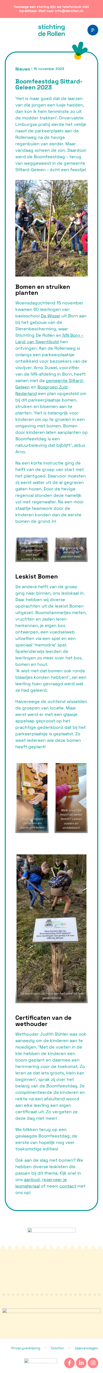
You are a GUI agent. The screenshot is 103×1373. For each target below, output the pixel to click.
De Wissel (50, 316)
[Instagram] (93, 1363)
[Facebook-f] (69, 1363)
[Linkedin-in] (81, 1363)
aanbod (32, 1179)
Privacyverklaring (25, 1348)
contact (67, 1186)
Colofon (57, 1348)
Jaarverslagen (86, 1348)
